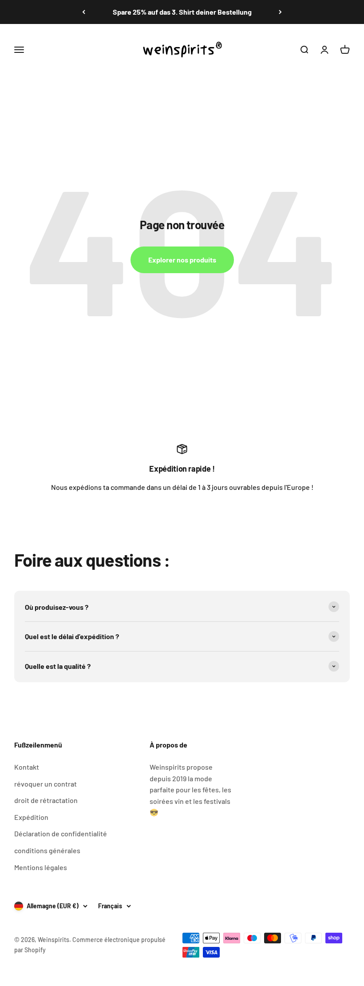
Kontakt (26, 767)
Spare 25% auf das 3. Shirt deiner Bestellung (182, 12)
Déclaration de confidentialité (60, 833)
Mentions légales (40, 867)
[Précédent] (83, 12)
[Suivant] (280, 12)
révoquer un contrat (45, 783)
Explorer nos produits (182, 259)
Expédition (31, 817)
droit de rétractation (46, 800)
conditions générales (47, 850)
